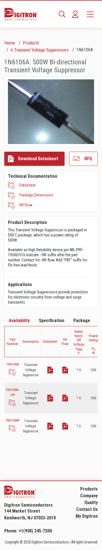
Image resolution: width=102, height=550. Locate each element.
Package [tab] (81, 320)
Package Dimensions (36, 195)
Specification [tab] (51, 320)
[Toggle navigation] (90, 14)
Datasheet (27, 185)
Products (31, 43)
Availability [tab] (19, 320)
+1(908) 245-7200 (35, 531)
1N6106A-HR (12, 392)
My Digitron (87, 516)
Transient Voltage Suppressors (41, 50)
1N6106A (12, 364)
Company (89, 495)
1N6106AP (12, 420)
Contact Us (87, 509)
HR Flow (25, 205)
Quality (91, 502)
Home (9, 43)
